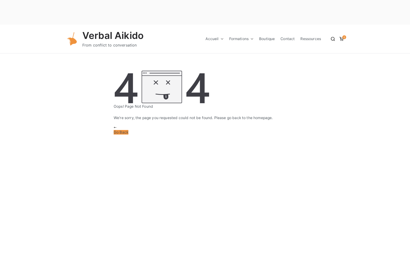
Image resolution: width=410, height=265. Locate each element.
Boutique (267, 39)
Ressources (310, 39)
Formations (239, 39)
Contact (287, 39)
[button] (221, 39)
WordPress (93, 12)
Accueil (212, 39)
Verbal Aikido (113, 35)
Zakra (96, 6)
